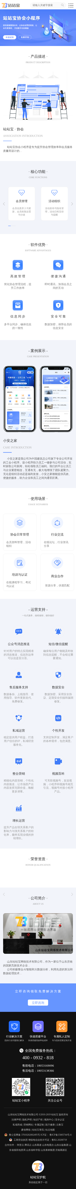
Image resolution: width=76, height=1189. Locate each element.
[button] (4, 204)
